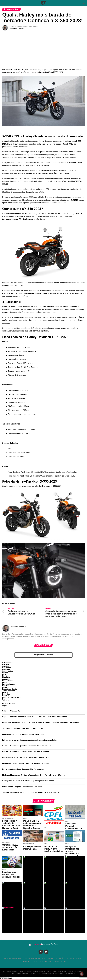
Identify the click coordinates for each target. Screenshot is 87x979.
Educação (6, 679)
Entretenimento (8, 684)
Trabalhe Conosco (74, 958)
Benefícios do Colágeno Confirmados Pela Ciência (22, 787)
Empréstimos (7, 681)
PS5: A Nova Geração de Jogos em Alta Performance (23, 769)
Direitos (5, 676)
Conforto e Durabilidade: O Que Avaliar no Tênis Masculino (25, 752)
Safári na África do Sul (11, 711)
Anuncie (48, 961)
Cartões (5, 666)
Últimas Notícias (8, 704)
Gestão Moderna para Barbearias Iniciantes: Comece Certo (25, 757)
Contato (27, 961)
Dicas (4, 674)
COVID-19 (6, 670)
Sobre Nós (37, 961)
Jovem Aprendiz (8, 691)
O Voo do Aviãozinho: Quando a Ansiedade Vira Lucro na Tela (26, 746)
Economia (6, 678)
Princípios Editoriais (13, 958)
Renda (4, 699)
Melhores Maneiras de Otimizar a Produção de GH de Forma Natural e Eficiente (33, 775)
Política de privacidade (35, 958)
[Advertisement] (43, 51)
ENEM (4, 683)
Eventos (5, 686)
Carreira (5, 664)
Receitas (5, 696)
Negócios (6, 694)
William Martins (18, 29)
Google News (60, 961)
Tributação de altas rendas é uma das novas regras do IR (25, 728)
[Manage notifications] (81, 974)
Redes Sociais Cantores (11, 697)
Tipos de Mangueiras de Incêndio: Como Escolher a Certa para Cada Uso (31, 792)
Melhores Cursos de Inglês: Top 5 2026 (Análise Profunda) (25, 763)
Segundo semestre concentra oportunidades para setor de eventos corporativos (34, 717)
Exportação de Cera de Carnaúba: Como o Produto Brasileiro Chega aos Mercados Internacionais (41, 723)
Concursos (6, 668)
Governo (5, 687)
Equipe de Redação (55, 958)
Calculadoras (7, 663)
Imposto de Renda (9, 689)
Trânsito (5, 701)
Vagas (4, 706)
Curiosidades (7, 671)
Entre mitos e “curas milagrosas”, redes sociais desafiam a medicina (29, 740)
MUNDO (5, 692)
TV (3, 702)
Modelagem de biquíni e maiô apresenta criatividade (23, 734)
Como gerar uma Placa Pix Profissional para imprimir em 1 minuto (28, 781)
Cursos (5, 673)
